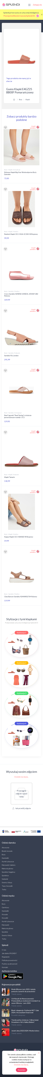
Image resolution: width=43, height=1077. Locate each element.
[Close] (42, 14)
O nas (4, 950)
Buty (20, 99)
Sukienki (5, 879)
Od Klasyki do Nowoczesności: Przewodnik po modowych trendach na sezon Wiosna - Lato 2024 (25, 1001)
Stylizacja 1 (21, 632)
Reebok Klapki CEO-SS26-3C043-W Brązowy (21, 234)
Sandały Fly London (11, 356)
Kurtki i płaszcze (8, 861)
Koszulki (5, 918)
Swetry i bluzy (7, 882)
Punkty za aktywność (9, 964)
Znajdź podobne (33, 127)
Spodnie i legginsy (8, 872)
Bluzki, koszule (7, 851)
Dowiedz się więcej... (21, 777)
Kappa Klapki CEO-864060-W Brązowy (18, 537)
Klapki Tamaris (9, 477)
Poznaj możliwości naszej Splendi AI (19, 16)
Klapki (28, 99)
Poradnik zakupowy (18, 1015)
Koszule (5, 914)
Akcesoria (5, 847)
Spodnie (5, 932)
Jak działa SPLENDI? (9, 953)
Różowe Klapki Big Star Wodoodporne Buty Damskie (20, 173)
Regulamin (6, 957)
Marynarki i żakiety (8, 865)
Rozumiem (21, 1070)
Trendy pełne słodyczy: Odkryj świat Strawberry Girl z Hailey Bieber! (25, 1021)
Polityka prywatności (9, 960)
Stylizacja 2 (21, 663)
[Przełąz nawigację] (29, 4)
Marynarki (5, 925)
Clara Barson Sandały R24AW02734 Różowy (20, 596)
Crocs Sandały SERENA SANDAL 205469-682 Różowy (21, 295)
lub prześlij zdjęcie (23, 808)
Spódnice (5, 875)
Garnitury (5, 907)
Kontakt (5, 967)
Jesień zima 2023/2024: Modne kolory (25, 1031)
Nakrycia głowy (7, 868)
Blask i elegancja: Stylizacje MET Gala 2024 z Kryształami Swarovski (25, 1011)
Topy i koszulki (7, 886)
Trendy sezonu (16, 994)
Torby (4, 889)
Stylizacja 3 (21, 693)
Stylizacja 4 (21, 723)
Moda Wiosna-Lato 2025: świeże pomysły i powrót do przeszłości (23, 990)
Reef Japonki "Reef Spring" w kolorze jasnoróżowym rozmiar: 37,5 (17, 416)
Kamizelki (5, 858)
